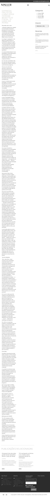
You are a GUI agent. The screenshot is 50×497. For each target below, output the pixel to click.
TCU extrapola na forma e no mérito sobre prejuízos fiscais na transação (26, 456)
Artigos (39, 13)
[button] (28, 5)
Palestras (40, 17)
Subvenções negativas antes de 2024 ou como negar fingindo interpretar (41, 47)
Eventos (39, 14)
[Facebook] (3, 494)
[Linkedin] (6, 494)
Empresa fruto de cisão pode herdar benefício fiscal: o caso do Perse (9, 455)
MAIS (3, 468)
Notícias (39, 16)
